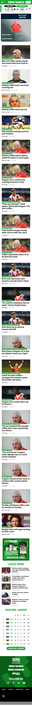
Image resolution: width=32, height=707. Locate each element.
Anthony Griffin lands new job (14, 109)
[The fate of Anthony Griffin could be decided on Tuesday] (16, 496)
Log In (28, 2)
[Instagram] (18, 683)
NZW (11, 619)
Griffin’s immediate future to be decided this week (15, 255)
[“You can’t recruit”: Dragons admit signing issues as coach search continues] (16, 443)
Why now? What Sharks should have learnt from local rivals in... (15, 62)
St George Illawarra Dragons (11, 202)
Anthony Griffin (7, 83)
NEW (11, 637)
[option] (10, 8)
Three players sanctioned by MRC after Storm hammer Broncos (20, 578)
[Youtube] (24, 683)
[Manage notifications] (3, 696)
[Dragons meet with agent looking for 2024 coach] (16, 520)
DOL (11, 630)
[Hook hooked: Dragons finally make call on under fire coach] (16, 221)
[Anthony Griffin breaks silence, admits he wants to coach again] (16, 147)
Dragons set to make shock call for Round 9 (15, 403)
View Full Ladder (16, 648)
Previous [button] (3, 9)
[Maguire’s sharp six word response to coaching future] (6, 602)
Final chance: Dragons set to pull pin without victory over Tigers (15, 352)
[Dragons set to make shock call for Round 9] (16, 393)
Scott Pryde (4, 66)
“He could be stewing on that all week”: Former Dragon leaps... (15, 304)
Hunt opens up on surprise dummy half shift (13, 328)
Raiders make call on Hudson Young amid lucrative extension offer (20, 586)
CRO (11, 633)
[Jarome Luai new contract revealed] (6, 595)
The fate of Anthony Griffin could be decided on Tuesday (15, 506)
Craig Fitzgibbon (7, 59)
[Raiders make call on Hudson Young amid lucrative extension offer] (6, 587)
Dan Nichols (5, 136)
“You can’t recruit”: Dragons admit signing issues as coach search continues (14, 454)
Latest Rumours (7, 177)
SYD (11, 626)
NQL (11, 644)
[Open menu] (2, 2)
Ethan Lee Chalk (6, 90)
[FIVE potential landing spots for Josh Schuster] (16, 122)
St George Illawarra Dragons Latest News (14, 349)
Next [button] (29, 9)
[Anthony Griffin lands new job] (16, 100)
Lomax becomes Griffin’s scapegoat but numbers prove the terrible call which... (14, 377)
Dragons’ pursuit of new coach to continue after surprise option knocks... (16, 481)
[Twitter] (13, 683)
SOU (11, 640)
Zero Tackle (4, 307)
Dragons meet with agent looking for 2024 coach (16, 530)
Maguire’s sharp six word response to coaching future (20, 601)
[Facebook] (8, 683)
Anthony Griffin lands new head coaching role (15, 86)
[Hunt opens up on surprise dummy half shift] (16, 318)
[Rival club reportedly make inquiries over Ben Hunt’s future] (16, 270)
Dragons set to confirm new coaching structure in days (13, 181)
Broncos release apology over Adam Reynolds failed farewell (21, 570)
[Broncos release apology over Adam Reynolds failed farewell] (6, 570)
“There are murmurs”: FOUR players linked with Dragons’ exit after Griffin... (16, 206)
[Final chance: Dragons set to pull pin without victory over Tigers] (16, 342)
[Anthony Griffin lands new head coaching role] (16, 76)
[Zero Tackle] (16, 2)
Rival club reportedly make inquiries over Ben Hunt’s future (15, 280)
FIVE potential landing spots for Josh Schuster (15, 132)
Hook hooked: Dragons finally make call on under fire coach (14, 231)
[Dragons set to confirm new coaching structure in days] (16, 171)
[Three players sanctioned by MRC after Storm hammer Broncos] (6, 578)
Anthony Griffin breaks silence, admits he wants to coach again (15, 156)
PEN (11, 623)
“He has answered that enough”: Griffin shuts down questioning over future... (15, 428)
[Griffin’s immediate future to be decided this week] (16, 245)
